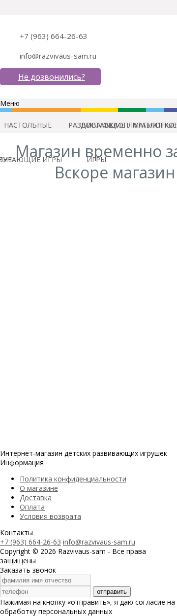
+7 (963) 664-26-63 (54, 36)
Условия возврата (50, 516)
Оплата (32, 507)
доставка (99, 125)
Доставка (36, 497)
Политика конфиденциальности (73, 478)
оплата (132, 125)
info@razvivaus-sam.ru (58, 56)
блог (155, 125)
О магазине (39, 488)
